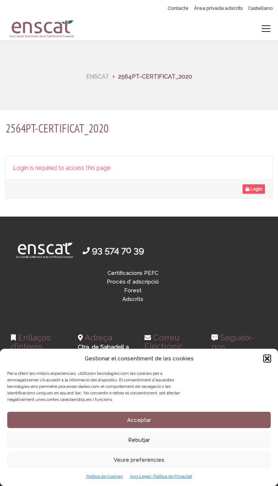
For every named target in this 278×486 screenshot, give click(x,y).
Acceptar (139, 420)
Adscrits (132, 299)
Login (255, 189)
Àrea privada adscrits (218, 8)
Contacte (178, 8)
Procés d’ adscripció (133, 281)
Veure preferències (139, 460)
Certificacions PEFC (133, 273)
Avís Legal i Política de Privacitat (161, 476)
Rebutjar (139, 440)
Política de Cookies (104, 476)
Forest (133, 290)
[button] (267, 358)
